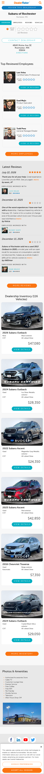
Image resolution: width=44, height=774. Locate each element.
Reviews (28, 22)
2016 (15, 564)
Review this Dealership (22, 7)
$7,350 (35, 575)
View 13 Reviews (30, 115)
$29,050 (34, 634)
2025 (13, 508)
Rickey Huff (15, 230)
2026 (14, 333)
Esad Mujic (14, 269)
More (36, 180)
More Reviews (22, 286)
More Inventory (22, 654)
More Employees (22, 154)
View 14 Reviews (30, 87)
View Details (22, 350)
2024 (14, 389)
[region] (22, 759)
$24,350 (34, 461)
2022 (13, 448)
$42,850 (34, 518)
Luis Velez (14, 191)
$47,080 (34, 343)
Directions (22, 53)
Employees (17, 22)
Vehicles (39, 22)
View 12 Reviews (30, 143)
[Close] (41, 746)
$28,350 (34, 402)
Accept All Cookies (22, 770)
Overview (6, 22)
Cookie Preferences (22, 764)
